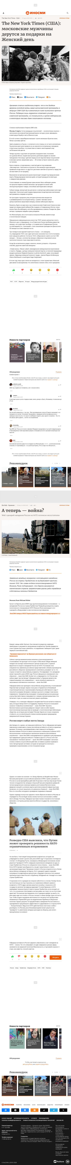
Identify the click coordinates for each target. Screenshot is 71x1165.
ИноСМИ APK (60, 1120)
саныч (15, 395)
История (27, 281)
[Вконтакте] (29, 97)
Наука (33, 1104)
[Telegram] (40, 97)
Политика (48, 968)
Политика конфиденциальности (11, 1120)
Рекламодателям (44, 1118)
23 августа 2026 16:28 (22, 505)
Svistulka (16, 425)
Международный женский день (39, 281)
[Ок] (49, 97)
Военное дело (41, 1104)
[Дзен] (20, 97)
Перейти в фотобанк (26, 82)
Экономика (27, 1104)
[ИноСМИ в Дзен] (15, 1110)
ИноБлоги (67, 1104)
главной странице (52, 379)
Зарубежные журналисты (21, 1118)
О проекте (34, 1118)
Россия (12, 968)
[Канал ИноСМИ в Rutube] (44, 1110)
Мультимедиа (59, 1104)
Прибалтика (23, 968)
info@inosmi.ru (6, 1134)
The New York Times (8, 18)
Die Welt (4, 505)
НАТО (39, 968)
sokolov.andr (17, 384)
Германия (11, 505)
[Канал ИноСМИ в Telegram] (54, 1110)
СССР (15, 281)
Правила (58, 372)
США (18, 18)
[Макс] (12, 97)
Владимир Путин (32, 968)
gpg (14, 440)
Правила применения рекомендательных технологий (38, 1120)
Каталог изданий (7, 1118)
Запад (16, 968)
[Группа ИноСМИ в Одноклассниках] (34, 1110)
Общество (21, 281)
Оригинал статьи (64, 18)
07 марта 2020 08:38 (27, 18)
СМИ (43, 968)
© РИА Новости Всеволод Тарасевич (11, 82)
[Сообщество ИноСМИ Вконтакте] (25, 1110)
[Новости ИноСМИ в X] (63, 1110)
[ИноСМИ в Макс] (6, 1110)
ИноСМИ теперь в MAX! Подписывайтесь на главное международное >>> (35, 613)
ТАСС (11, 281)
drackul (15, 408)
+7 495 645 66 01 (6, 1139)
